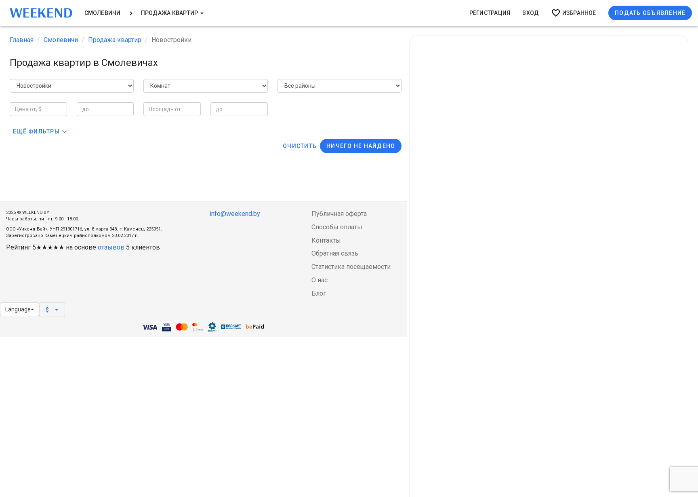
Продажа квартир (170, 13)
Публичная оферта (339, 214)
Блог (318, 293)
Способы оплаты (336, 227)
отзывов (111, 247)
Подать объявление (650, 13)
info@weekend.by (235, 214)
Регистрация (490, 13)
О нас (319, 280)
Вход (530, 13)
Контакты (326, 240)
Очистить (300, 146)
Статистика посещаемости (351, 267)
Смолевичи (102, 13)
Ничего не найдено (360, 146)
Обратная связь (334, 253)
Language (18, 309)
